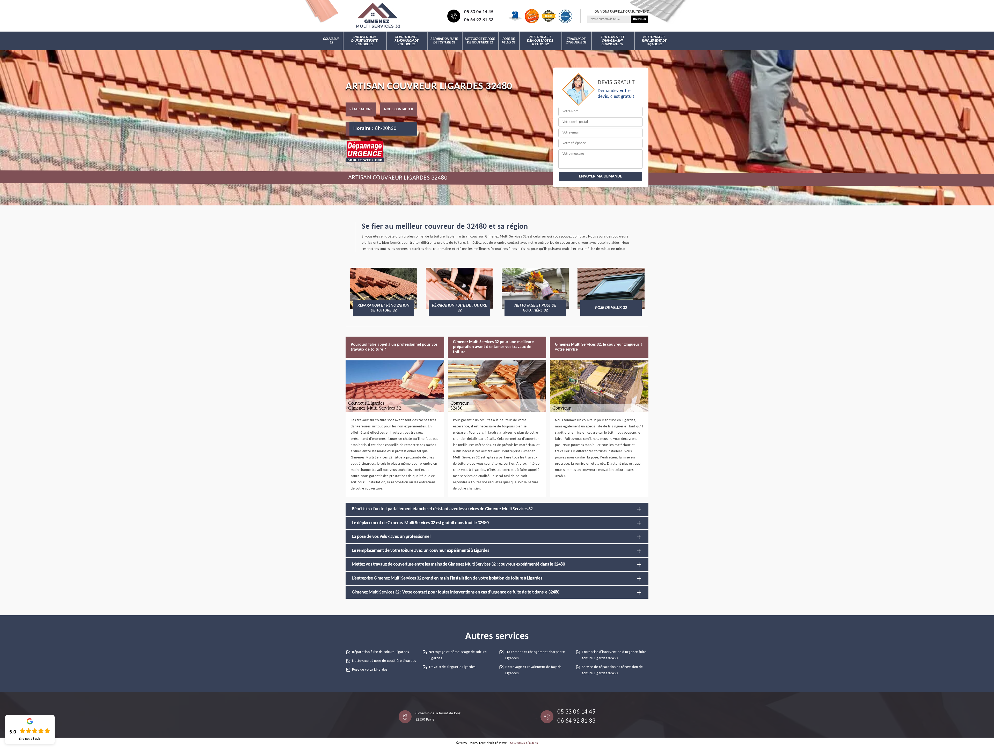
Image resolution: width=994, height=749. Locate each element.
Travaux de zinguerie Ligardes (452, 667)
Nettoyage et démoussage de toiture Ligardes (458, 655)
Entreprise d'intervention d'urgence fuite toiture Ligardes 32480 (614, 655)
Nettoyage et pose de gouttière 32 (480, 41)
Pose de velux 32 (508, 41)
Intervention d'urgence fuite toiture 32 (364, 40)
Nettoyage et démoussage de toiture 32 (540, 40)
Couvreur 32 (331, 41)
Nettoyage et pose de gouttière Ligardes (384, 661)
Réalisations (360, 109)
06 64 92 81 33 (478, 20)
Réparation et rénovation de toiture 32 (406, 40)
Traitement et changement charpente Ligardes (535, 655)
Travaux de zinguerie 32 (576, 41)
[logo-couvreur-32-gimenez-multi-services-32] (378, 16)
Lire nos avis (30, 738)
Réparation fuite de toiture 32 (444, 41)
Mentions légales (524, 743)
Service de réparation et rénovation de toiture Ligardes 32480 (612, 670)
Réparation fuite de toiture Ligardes (380, 652)
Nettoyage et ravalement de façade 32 (654, 40)
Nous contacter (398, 109)
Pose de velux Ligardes (369, 670)
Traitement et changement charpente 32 (612, 40)
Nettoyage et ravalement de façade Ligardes (533, 670)
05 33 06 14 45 (478, 12)
